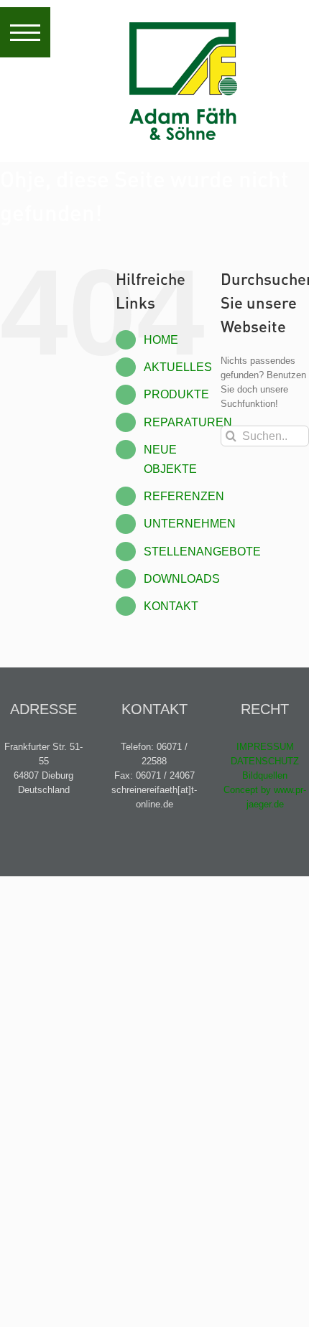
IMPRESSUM (265, 746)
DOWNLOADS (182, 579)
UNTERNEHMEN (190, 523)
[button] (25, 32)
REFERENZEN (184, 496)
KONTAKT (171, 606)
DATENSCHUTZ (265, 761)
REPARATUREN (188, 422)
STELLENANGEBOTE (202, 551)
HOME (161, 340)
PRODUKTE (176, 394)
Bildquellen (264, 775)
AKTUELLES (178, 367)
